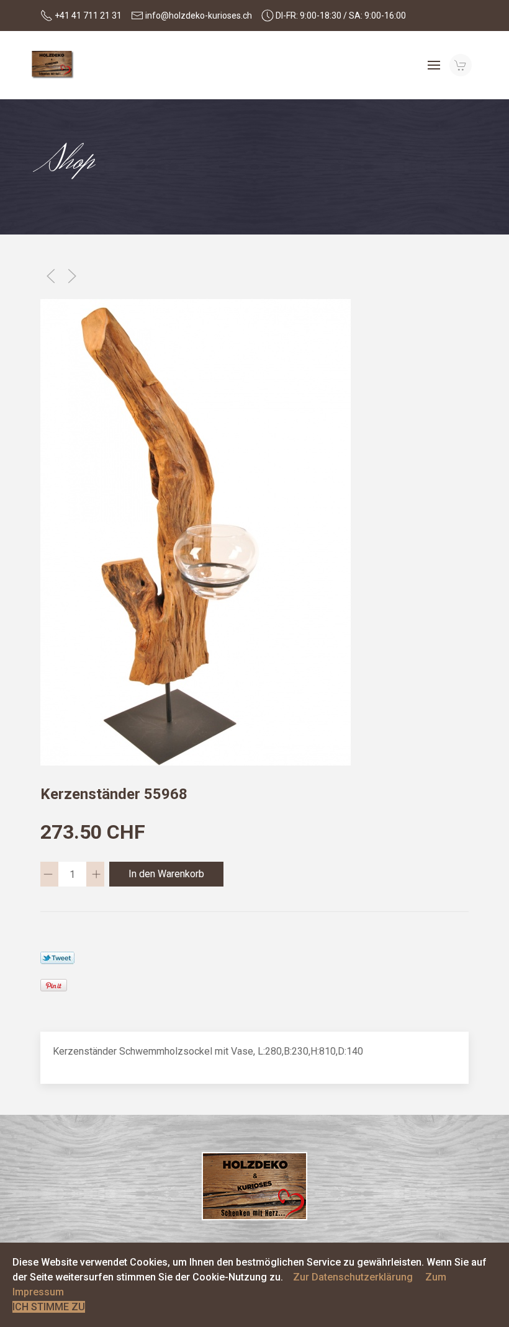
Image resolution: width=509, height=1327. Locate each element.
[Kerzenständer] (195, 531)
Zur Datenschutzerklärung (353, 1277)
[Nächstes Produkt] (72, 276)
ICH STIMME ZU (48, 1307)
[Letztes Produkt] (50, 276)
